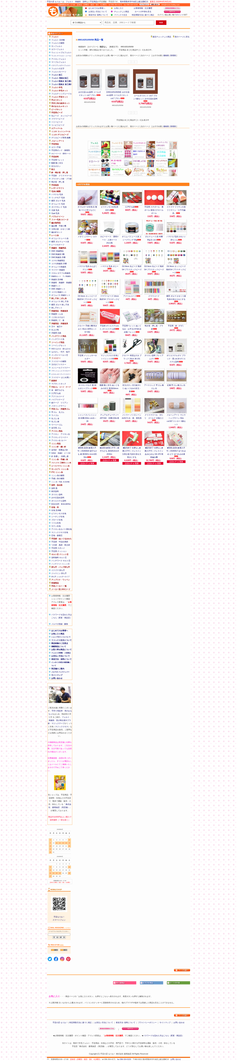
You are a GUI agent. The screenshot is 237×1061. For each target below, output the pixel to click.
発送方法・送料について (61, 659)
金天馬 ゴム (56, 428)
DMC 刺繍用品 (57, 251)
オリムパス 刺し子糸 (60, 301)
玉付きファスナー (58, 364)
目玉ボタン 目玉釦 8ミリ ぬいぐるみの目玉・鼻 (131, 388)
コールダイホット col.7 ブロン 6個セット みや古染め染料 (145, 97)
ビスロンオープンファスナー (61, 374)
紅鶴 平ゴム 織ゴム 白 (176, 385)
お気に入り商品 (57, 634)
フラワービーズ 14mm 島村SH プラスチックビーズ (109, 299)
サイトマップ (56, 675)
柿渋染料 (55, 491)
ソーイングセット (58, 345)
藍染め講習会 (66, 504)
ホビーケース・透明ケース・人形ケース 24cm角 (109, 240)
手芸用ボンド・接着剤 (60, 150)
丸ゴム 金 (55, 418)
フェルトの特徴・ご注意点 (61, 653)
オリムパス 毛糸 (58, 204)
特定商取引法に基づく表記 (143, 15)
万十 (53, 327)
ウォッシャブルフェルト (61, 52)
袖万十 (59, 327)
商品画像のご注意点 (59, 643)
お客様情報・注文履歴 (143, 8)
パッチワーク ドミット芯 (60, 564)
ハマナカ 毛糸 (57, 194)
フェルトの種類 (57, 43)
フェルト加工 (56, 75)
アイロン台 (65, 434)
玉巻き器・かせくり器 (60, 229)
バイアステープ (57, 400)
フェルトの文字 (57, 68)
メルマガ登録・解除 (59, 624)
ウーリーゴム (56, 425)
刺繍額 (69, 282)
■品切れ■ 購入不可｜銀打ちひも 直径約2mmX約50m (109, 451)
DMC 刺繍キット (58, 289)
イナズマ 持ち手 (58, 570)
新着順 (173, 55)
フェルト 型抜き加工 (60, 78)
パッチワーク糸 (57, 339)
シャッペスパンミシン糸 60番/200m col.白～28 (87, 418)
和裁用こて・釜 (57, 320)
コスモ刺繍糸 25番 (59, 264)
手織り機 (62, 226)
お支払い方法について (98, 11)
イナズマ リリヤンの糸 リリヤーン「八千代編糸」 (176, 210)
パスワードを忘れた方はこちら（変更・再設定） (163, 1035)
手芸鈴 (54, 175)
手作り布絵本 (57, 711)
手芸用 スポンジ (58, 548)
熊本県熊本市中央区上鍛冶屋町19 (134, 1)
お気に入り (118, 8)
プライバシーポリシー (147, 1022)
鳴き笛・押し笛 (57, 182)
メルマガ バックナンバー (60, 672)
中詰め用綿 (63, 542)
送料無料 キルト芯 (59, 557)
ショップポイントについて (61, 637)
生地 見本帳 (56, 510)
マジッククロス (61, 726)
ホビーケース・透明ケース (61, 153)
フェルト (69, 1)
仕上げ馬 (55, 330)
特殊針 (53, 453)
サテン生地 (56, 526)
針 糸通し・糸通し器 (60, 456)
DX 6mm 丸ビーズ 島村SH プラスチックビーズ (154, 268)
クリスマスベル (65, 175)
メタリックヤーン (58, 406)
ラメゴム (55, 415)
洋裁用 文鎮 (56, 333)
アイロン (55, 434)
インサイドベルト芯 (59, 355)
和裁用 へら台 (57, 314)
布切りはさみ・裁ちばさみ (61, 349)
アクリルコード (57, 396)
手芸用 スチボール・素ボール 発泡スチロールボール (153, 210)
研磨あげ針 (63, 450)
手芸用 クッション (59, 551)
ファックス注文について (61, 640)
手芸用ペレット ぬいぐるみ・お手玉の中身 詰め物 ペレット (131, 329)
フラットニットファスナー (61, 371)
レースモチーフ (57, 245)
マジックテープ (58, 723)
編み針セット (56, 232)
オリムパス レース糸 (60, 238)
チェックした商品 (121, 11)
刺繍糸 (78, 1)
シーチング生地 (57, 517)
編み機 (54, 226)
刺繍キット (56, 286)
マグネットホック (58, 384)
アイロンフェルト (58, 59)
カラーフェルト (57, 49)
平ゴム (54, 412)
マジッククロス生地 (59, 532)
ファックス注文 (120, 15)
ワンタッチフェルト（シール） (61, 56)
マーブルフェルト (58, 62)
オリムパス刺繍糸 (58, 267)
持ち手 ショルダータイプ (60, 577)
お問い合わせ (56, 678)
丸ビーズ (55, 116)
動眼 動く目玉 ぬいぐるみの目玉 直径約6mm (109, 386)
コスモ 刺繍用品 (58, 260)
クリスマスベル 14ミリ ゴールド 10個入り (154, 416)
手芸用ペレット (57, 160)
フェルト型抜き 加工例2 (61, 84)
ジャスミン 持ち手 (59, 573)
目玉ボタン (56, 166)
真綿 (60, 545)
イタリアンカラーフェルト (61, 65)
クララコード (153, 296)
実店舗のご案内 (57, 669)
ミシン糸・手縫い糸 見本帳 (60, 482)
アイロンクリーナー (59, 437)
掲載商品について (58, 646)
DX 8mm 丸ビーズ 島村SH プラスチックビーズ (132, 268)
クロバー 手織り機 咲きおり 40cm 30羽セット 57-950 (87, 329)
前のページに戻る (182, 37)
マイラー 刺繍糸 (58, 270)
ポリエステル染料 (58, 501)
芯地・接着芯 (56, 535)
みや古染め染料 (57, 498)
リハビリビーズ (57, 125)
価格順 (166, 55)
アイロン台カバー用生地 (61, 529)
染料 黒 (54, 488)
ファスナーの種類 (58, 361)
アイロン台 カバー (59, 440)
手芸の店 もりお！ (54, 1)
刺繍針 (60, 453)
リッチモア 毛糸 (58, 198)
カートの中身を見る (143, 11)
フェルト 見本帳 (58, 40)
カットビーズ (66, 116)
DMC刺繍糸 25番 (58, 257)
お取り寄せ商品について (61, 649)
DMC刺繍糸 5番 (58, 254)
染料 (84, 1)
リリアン (64, 403)
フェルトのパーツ (58, 72)
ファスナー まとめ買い (60, 377)
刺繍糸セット (56, 276)
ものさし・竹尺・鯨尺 (60, 352)
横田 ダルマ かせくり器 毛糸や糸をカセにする (176, 297)
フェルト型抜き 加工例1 (61, 81)
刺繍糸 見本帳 (57, 279)
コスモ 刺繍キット (59, 292)
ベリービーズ (56, 122)
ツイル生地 (56, 523)
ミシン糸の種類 (57, 475)
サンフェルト (56, 46)
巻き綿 (67, 545)
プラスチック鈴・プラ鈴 (61, 179)
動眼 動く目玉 (57, 163)
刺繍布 (54, 282)
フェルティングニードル (61, 94)
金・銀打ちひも (57, 390)
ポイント (179, 15)
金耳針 (54, 450)
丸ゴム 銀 (55, 421)
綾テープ (55, 403)
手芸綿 (54, 542)
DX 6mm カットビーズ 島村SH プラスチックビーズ (87, 299)
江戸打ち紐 (56, 393)
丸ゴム (61, 412)
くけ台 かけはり (58, 317)
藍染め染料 (55, 504)
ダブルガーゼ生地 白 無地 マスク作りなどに (87, 208)
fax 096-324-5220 (124, 1059)
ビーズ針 (67, 453)
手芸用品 (93, 1)
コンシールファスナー (60, 368)
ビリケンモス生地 (58, 513)
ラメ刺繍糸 (67, 276)
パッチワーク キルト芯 (60, 561)
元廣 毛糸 (55, 210)
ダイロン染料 (56, 494)
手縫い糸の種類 (57, 478)
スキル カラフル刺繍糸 (60, 273)
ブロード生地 (56, 520)
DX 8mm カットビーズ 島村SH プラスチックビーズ (176, 269)
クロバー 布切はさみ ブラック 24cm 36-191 (131, 357)
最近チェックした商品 (162, 37)
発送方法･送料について (98, 15)
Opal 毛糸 (55, 213)
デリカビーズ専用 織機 (60, 138)
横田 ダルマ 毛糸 (58, 201)
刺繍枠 (61, 282)
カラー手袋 (56, 147)
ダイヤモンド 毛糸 (59, 207)
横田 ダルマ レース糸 (60, 242)
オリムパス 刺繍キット (60, 295)
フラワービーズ (57, 119)
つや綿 (54, 545)
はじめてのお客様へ (97, 8)
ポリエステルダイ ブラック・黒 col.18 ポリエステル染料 (176, 358)
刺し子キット (56, 308)
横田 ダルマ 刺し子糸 (60, 305)
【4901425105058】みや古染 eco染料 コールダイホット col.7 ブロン (117, 95)
